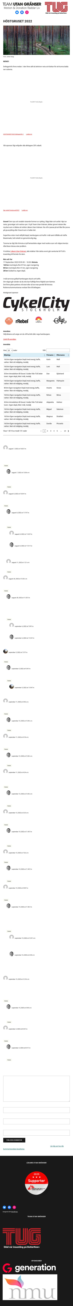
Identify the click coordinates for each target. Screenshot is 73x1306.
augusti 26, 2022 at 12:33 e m (18, 579)
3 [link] (50, 431)
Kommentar (8, 1074)
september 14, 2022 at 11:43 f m (22, 832)
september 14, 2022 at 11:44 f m (22, 869)
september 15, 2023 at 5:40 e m (21, 1008)
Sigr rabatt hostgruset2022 (11, 210)
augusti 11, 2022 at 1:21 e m (20, 562)
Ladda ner (29, 134)
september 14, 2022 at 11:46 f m (22, 907)
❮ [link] (41, 431)
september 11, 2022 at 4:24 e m (18, 772)
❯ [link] (68, 431)
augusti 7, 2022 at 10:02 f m (17, 449)
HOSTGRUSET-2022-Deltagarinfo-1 (13, 134)
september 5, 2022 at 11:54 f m (24, 687)
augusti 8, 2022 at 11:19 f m (20, 513)
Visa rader (10, 350)
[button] (44, 355)
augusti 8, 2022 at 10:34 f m (17, 494)
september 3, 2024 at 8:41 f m (21, 1048)
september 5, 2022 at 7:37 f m (18, 652)
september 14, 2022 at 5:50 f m (18, 888)
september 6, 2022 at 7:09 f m (24, 626)
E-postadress (8, 1117)
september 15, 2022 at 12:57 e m (25, 938)
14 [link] (65, 431)
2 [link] (47, 431)
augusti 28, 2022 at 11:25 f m (21, 598)
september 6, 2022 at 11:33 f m (24, 638)
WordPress (14, 1211)
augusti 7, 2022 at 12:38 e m (20, 472)
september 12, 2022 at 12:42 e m (22, 756)
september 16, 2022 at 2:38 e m (25, 955)
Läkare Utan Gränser (18, 251)
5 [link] (57, 431)
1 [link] (44, 431)
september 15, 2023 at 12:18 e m (19, 979)
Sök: (44, 350)
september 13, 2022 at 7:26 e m (18, 853)
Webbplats (7, 1128)
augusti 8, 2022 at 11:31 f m (23, 546)
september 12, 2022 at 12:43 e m (22, 721)
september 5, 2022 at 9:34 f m (21, 669)
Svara (6, 465)
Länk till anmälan (9, 339)
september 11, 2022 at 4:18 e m (18, 737)
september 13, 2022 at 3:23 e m (18, 813)
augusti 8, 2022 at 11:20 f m (23, 534)
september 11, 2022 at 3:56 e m (18, 702)
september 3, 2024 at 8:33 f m (18, 1029)
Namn (6, 1105)
